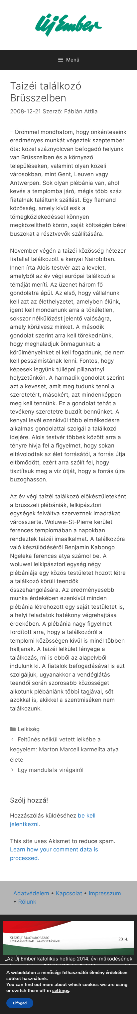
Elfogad (20, 1003)
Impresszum (105, 893)
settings (60, 991)
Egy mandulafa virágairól (50, 770)
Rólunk (27, 901)
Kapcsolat (69, 893)
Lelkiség (29, 729)
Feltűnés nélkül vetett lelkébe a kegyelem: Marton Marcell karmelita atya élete (64, 749)
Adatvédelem (31, 893)
